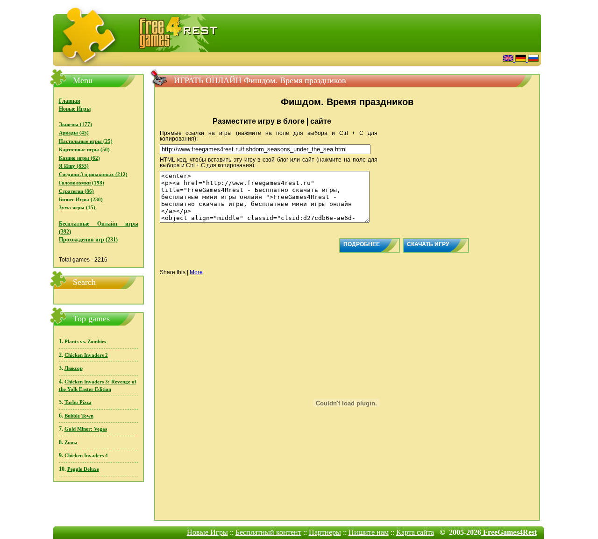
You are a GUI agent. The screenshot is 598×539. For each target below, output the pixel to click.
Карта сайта (415, 532)
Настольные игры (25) (86, 141)
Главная (69, 101)
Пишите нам (369, 532)
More (196, 272)
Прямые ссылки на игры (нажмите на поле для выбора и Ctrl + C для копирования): (269, 136)
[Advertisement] (380, 58)
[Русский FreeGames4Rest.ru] (533, 59)
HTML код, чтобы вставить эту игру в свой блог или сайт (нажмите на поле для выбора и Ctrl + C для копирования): (269, 162)
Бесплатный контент (268, 532)
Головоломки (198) (81, 182)
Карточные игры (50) (84, 149)
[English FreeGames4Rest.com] (509, 59)
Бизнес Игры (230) (81, 199)
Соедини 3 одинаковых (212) (93, 174)
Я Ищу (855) (74, 166)
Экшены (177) (75, 124)
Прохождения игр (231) (88, 239)
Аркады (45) (74, 132)
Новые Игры (75, 109)
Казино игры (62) (79, 158)
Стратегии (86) (76, 191)
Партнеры (325, 532)
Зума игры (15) (77, 207)
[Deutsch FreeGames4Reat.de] (521, 59)
